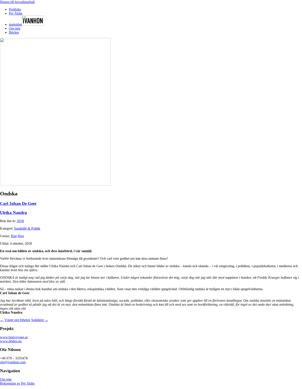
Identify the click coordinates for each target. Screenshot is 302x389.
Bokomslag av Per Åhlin (17, 383)
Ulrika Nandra (13, 212)
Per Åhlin (15, 13)
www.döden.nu (11, 341)
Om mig (14, 28)
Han (14, 236)
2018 (20, 221)
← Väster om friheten (15, 320)
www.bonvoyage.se (14, 337)
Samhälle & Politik (27, 228)
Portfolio (15, 9)
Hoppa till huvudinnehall (17, 2)
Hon (21, 236)
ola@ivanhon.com (13, 362)
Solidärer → (39, 320)
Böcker (14, 32)
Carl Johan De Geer (18, 203)
